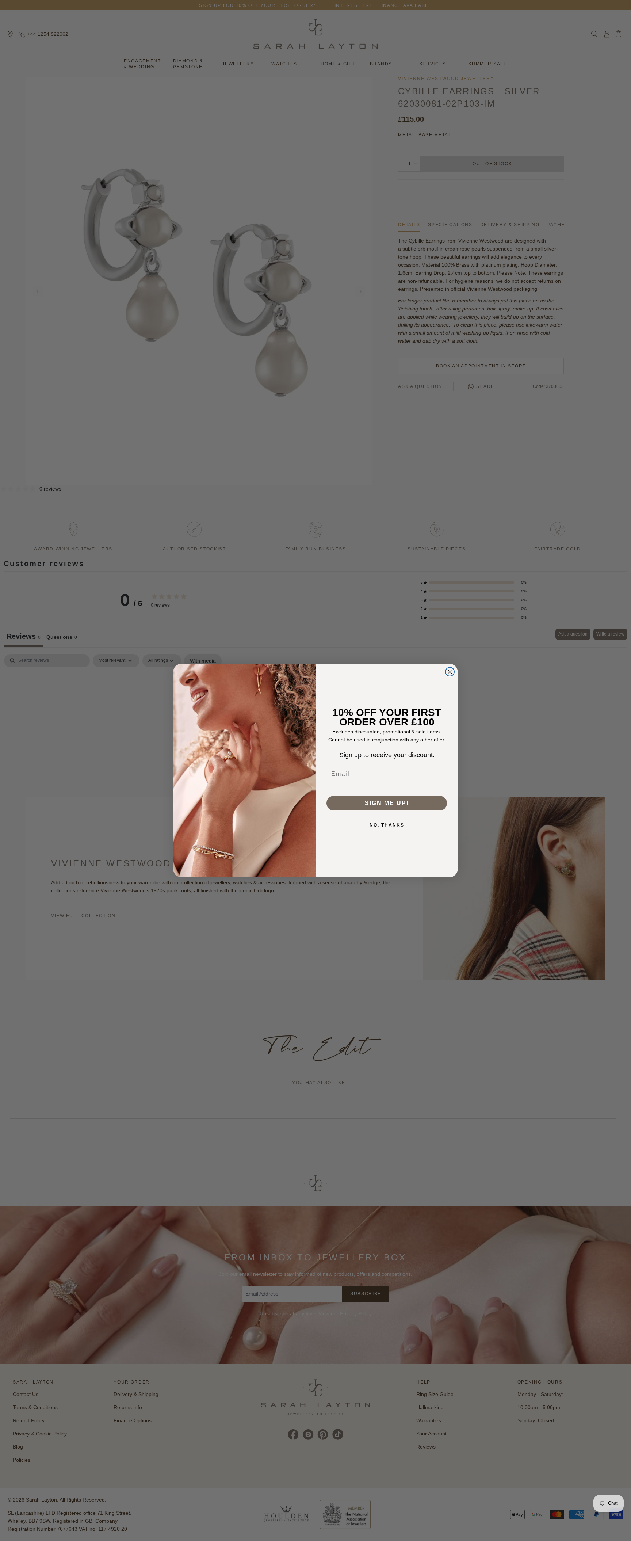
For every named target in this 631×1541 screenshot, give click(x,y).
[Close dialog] (449, 671)
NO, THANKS (387, 825)
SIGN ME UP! (387, 803)
